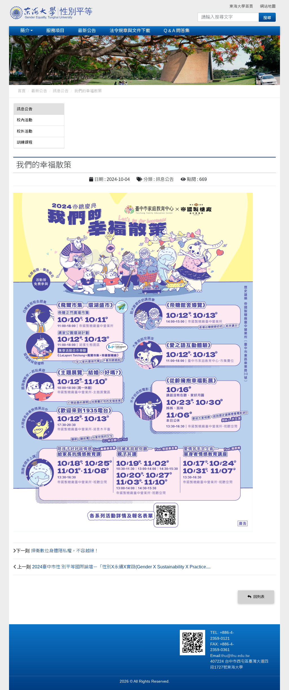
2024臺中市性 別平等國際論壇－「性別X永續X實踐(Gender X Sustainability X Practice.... (121, 566)
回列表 (258, 597)
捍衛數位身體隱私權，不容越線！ (65, 550)
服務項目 (55, 30)
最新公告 (87, 30)
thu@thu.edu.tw (235, 656)
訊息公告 (61, 91)
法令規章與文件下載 (130, 30)
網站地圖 (268, 6)
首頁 (22, 91)
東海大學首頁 (241, 6)
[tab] (39, 109)
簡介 (24, 30)
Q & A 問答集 (177, 30)
